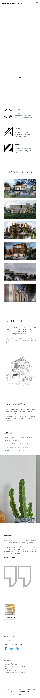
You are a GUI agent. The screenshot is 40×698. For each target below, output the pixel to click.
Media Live (25, 691)
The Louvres (13, 247)
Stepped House (14, 267)
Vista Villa (12, 184)
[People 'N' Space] (12, 3)
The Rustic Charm (16, 226)
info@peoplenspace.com (13, 644)
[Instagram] (26, 694)
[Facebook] (17, 694)
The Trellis (12, 205)
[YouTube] (23, 694)
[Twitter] (20, 694)
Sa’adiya (11, 288)
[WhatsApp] (14, 694)
